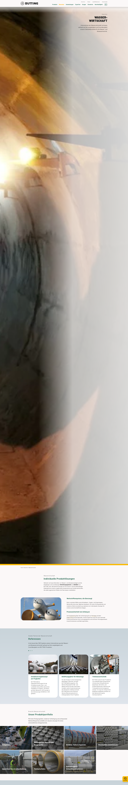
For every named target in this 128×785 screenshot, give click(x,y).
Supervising (70, 617)
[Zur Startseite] (29, 3)
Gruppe (84, 4)
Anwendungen (69, 4)
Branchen (61, 4)
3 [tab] (32, 651)
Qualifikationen (96, 1)
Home (22, 567)
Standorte (90, 4)
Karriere (83, 1)
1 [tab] (29, 651)
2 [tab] (30, 651)
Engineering (72, 615)
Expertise (77, 4)
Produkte (54, 4)
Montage (94, 615)
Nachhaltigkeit (99, 4)
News (89, 1)
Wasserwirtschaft (32, 567)
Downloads (104, 1)
